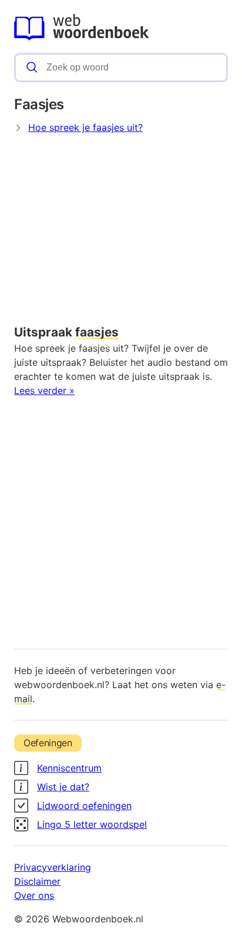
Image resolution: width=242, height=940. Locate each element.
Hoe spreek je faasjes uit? (85, 127)
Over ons (34, 895)
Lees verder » (44, 390)
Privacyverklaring (52, 867)
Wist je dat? (63, 787)
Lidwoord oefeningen (84, 805)
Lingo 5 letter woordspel (92, 824)
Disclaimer (37, 881)
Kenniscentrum (69, 768)
